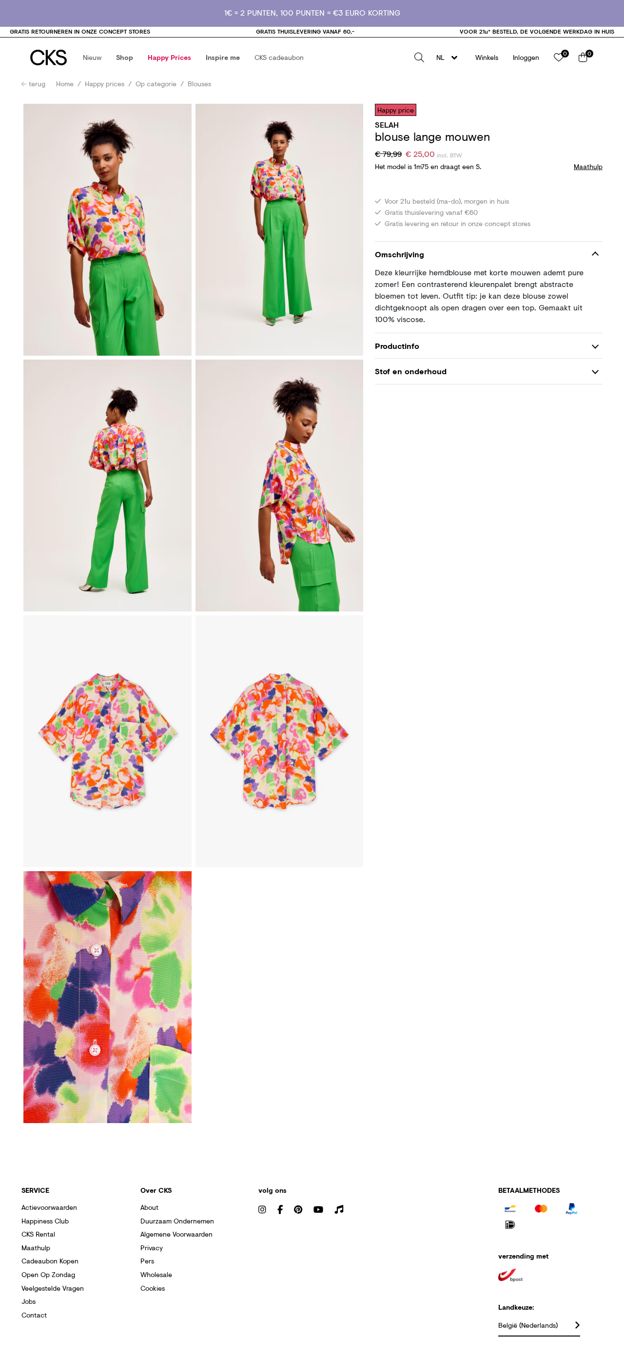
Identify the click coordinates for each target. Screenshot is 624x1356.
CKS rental (38, 1234)
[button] (92, 57)
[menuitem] (92, 57)
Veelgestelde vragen (52, 1288)
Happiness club (45, 1221)
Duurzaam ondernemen (177, 1221)
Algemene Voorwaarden (176, 1234)
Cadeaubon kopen (49, 1261)
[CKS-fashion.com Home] (48, 57)
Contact (34, 1315)
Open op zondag (48, 1274)
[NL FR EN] (449, 57)
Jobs (28, 1301)
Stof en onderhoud (411, 371)
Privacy (151, 1247)
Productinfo (397, 346)
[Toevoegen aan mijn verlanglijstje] (588, 109)
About (149, 1207)
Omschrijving (399, 254)
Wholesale (156, 1274)
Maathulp (35, 1247)
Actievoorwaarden (49, 1207)
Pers (147, 1261)
